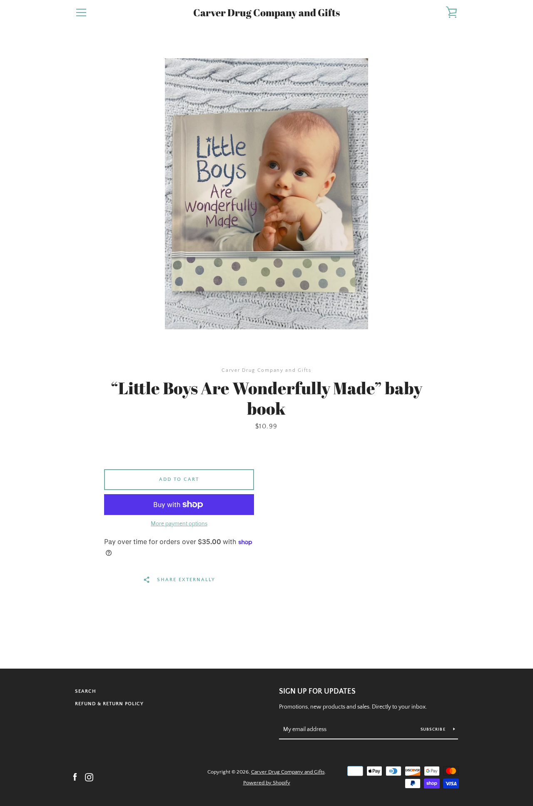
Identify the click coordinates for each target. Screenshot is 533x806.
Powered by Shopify (266, 783)
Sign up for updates (317, 691)
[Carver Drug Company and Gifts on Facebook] (75, 777)
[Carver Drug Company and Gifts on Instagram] (89, 777)
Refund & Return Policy (109, 703)
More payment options (179, 523)
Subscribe (434, 729)
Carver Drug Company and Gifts (266, 13)
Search (85, 691)
